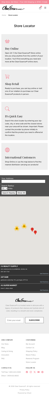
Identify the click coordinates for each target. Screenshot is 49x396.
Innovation (5, 355)
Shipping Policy (31, 351)
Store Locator (31, 362)
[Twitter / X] (35, 372)
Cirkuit (29, 393)
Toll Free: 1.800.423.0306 (11, 372)
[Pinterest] (42, 372)
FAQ (2, 358)
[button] (32, 230)
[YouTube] (38, 372)
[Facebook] (27, 372)
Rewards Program (32, 358)
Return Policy (31, 355)
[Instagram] (31, 372)
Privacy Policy (24, 390)
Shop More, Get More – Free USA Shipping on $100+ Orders (24, 2)
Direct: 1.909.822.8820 (10, 376)
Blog (3, 348)
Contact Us (30, 348)
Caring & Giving (7, 351)
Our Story (5, 344)
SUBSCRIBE (34, 320)
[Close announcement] (45, 2)
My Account (30, 344)
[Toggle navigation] (45, 8)
